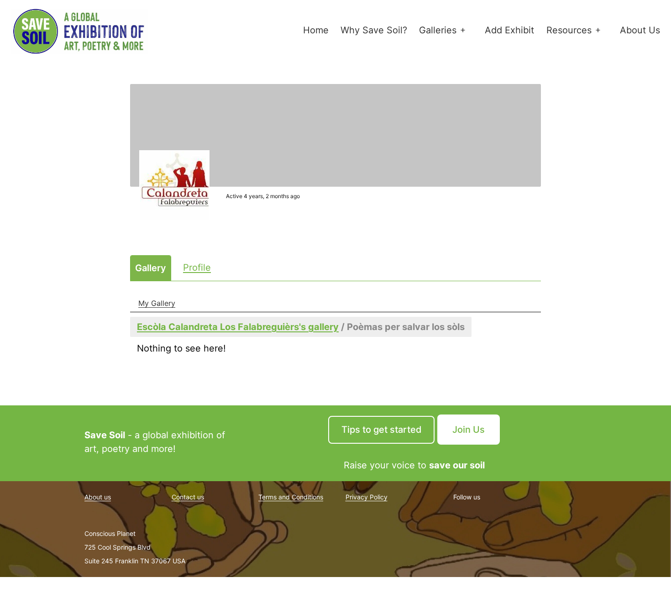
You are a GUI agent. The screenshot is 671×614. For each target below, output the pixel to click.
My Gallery (156, 303)
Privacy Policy (367, 497)
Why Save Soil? (374, 30)
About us (97, 497)
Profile (197, 267)
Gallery (150, 267)
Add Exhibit (509, 30)
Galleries (437, 30)
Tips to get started (381, 429)
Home (316, 30)
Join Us (468, 429)
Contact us (188, 497)
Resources (569, 30)
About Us (640, 30)
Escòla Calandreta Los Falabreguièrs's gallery (238, 326)
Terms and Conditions (290, 497)
